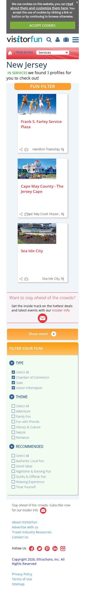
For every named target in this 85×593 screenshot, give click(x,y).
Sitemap (18, 584)
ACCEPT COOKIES (42, 25)
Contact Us (20, 537)
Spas (19, 382)
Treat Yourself (26, 487)
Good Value (24, 466)
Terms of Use (22, 579)
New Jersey (24, 52)
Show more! (38, 333)
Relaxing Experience (30, 481)
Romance (22, 437)
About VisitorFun (24, 522)
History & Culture (28, 427)
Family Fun (23, 416)
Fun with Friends (27, 421)
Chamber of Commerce (32, 377)
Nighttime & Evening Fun (33, 471)
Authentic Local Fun (30, 461)
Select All (22, 372)
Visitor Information (29, 388)
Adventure (23, 411)
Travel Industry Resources (31, 532)
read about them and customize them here (41, 6)
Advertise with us (25, 527)
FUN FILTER (42, 86)
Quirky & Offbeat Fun (31, 476)
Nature (21, 432)
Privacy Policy (22, 574)
